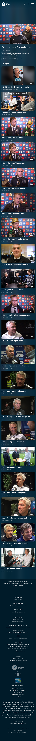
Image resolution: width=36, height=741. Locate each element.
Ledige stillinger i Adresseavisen (18, 638)
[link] (6, 4)
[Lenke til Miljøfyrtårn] (18, 680)
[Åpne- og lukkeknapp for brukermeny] (24, 4)
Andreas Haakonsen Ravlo (18, 606)
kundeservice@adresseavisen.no (20, 628)
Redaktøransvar (26, 708)
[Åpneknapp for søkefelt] (28, 4)
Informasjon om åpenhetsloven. (18, 732)
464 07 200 (20, 619)
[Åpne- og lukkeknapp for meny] (33, 4)
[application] (18, 34)
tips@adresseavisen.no (20, 661)
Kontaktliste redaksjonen (18, 612)
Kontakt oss (20, 622)
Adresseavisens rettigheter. (22, 717)
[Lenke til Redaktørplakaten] (18, 674)
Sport (3, 50)
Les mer (20, 585)
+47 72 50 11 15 (19, 697)
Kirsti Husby (18, 600)
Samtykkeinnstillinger (19, 724)
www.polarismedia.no (18, 651)
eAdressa (25, 632)
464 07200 (22, 695)
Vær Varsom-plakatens (26, 702)
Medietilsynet (18, 711)
